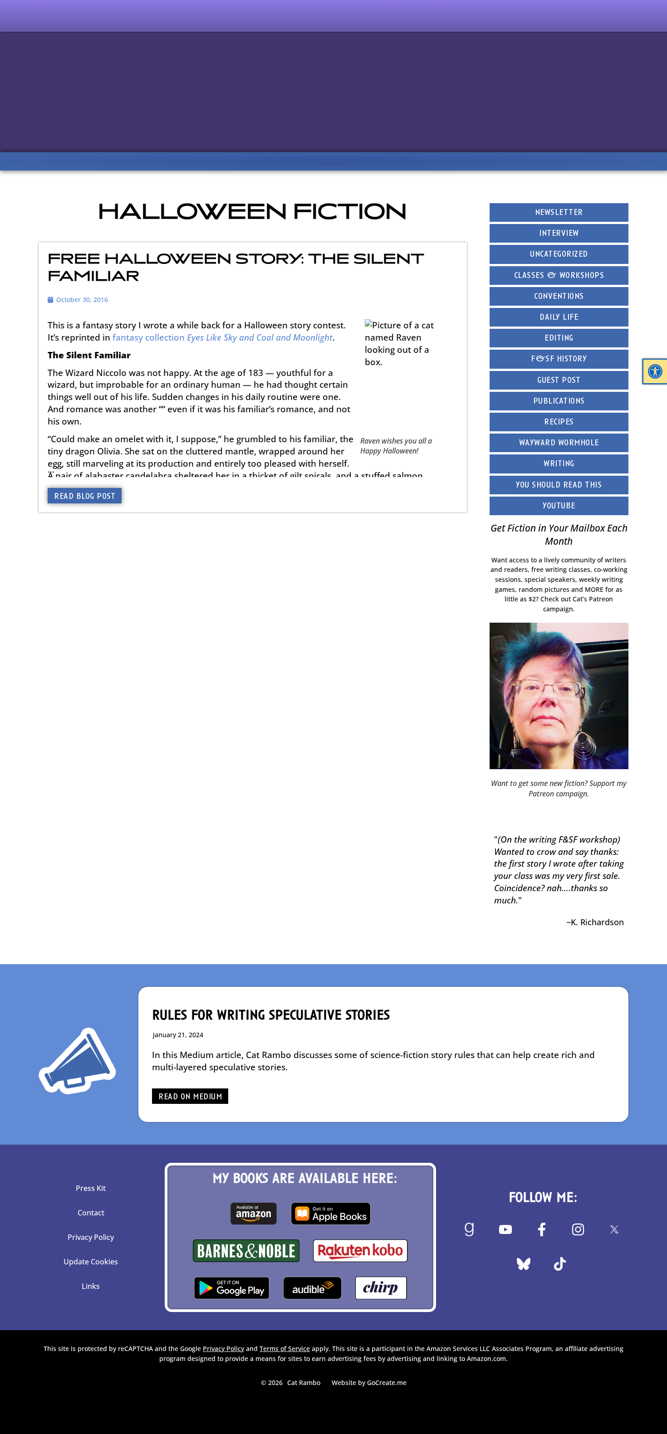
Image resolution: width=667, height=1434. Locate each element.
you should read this (559, 485)
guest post (558, 380)
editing (559, 338)
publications (559, 401)
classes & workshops (559, 276)
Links (91, 1286)
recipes (559, 422)
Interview (559, 233)
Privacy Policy (91, 1237)
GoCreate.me (387, 1382)
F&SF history (559, 359)
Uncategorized (559, 254)
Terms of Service (285, 1348)
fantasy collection (223, 337)
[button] (655, 371)
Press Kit (91, 1188)
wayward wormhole (559, 443)
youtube (559, 506)
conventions (559, 297)
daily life (558, 317)
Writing (559, 464)
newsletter (559, 213)
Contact (91, 1213)
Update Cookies (91, 1262)
